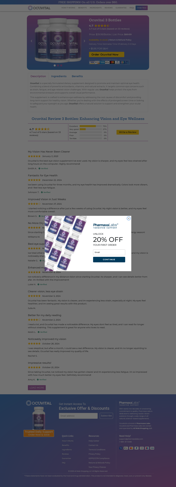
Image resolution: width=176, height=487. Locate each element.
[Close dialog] (128, 218)
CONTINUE (109, 259)
